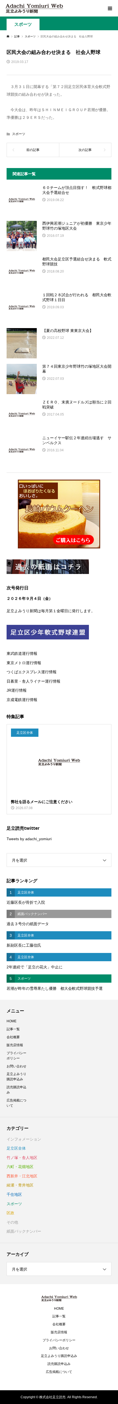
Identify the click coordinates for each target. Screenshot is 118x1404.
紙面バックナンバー (24, 1231)
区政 (10, 1213)
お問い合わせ (16, 1066)
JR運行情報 (17, 690)
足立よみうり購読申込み (16, 1076)
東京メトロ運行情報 (24, 663)
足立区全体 (16, 1148)
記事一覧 (13, 1029)
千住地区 (14, 1194)
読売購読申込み (16, 1089)
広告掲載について (16, 1103)
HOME (11, 1021)
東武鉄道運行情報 (22, 653)
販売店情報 (15, 1045)
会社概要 (13, 1037)
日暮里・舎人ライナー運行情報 (33, 681)
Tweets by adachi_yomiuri (29, 839)
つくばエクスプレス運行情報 (32, 672)
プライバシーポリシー (16, 1055)
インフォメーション (24, 1139)
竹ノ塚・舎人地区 (22, 1157)
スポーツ (23, 24)
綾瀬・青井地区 (20, 1185)
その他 (12, 1222)
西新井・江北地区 (22, 1176)
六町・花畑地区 (20, 1166)
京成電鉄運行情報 (22, 699)
